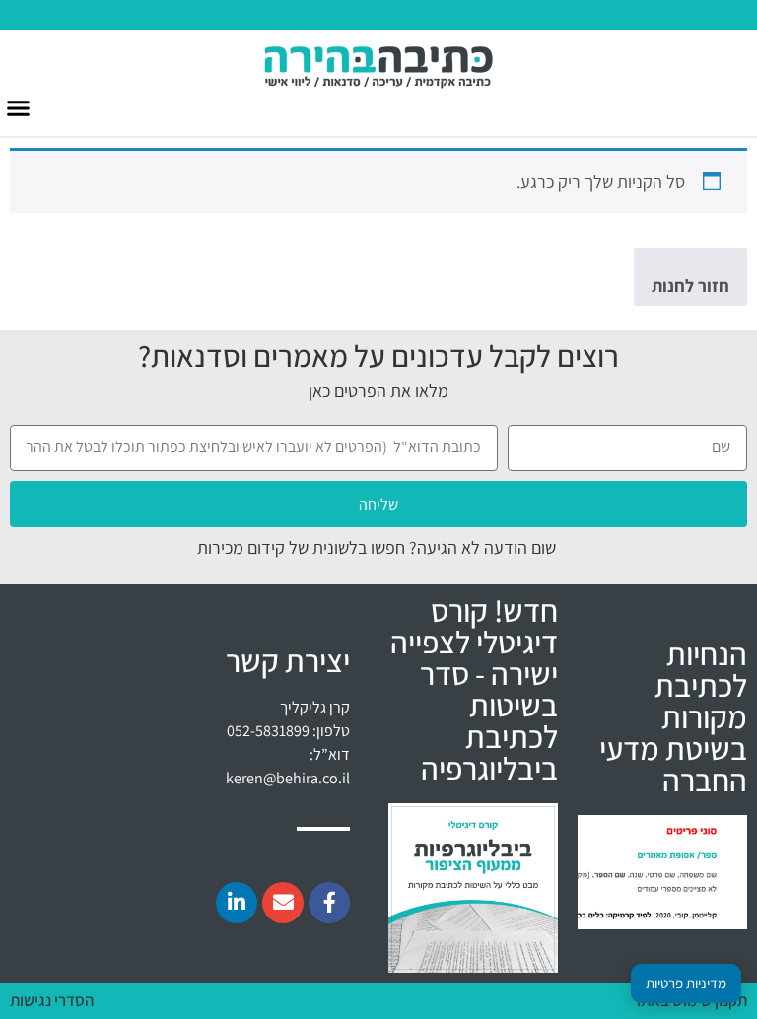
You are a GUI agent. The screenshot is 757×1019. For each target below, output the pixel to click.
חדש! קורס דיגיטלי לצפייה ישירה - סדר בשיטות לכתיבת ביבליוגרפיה (474, 688)
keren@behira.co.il (288, 778)
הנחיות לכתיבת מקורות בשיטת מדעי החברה (673, 716)
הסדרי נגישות (52, 1000)
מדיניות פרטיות (686, 983)
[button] (18, 108)
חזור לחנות (690, 285)
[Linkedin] (236, 902)
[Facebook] (329, 902)
